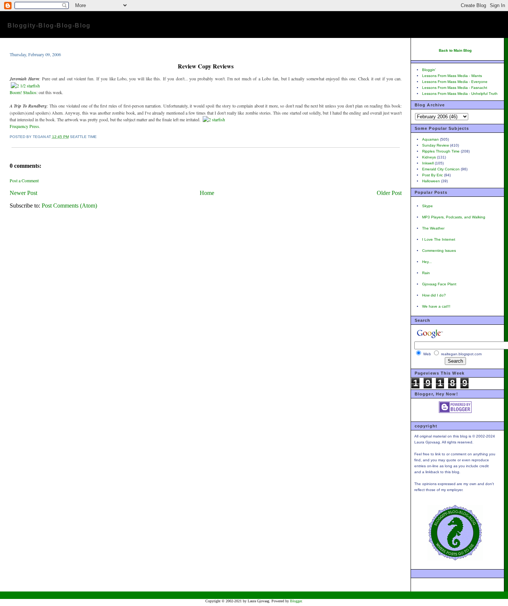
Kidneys (429, 157)
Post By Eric (432, 175)
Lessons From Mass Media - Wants (452, 76)
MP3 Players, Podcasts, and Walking (453, 217)
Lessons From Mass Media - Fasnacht (454, 88)
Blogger (296, 601)
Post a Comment (24, 180)
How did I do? (434, 295)
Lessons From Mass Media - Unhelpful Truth (460, 94)
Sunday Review (435, 145)
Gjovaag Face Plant (439, 284)
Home (207, 193)
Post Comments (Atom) (69, 205)
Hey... (427, 262)
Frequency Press (24, 126)
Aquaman (430, 139)
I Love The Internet (438, 239)
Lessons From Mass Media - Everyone (455, 82)
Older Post (389, 193)
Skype (427, 206)
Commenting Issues (439, 251)
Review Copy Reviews (206, 66)
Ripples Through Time (441, 151)
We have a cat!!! (436, 306)
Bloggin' (429, 70)
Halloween (431, 181)
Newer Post (23, 193)
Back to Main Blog (455, 50)
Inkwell (428, 163)
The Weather (433, 228)
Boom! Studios (23, 92)
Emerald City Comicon (441, 169)
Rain (426, 273)
